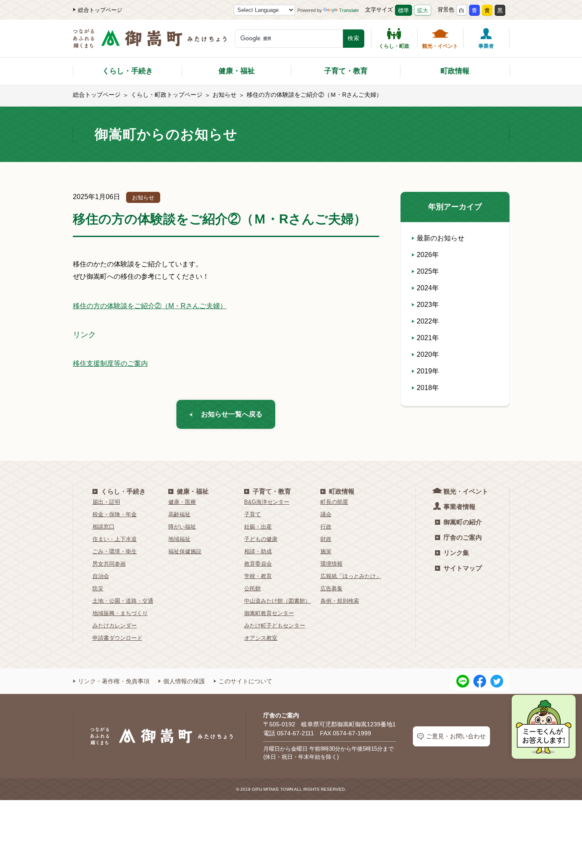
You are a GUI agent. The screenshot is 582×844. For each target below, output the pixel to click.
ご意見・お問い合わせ (456, 736)
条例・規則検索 (339, 601)
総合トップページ (100, 10)
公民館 (252, 588)
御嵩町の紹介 (463, 522)
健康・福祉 (237, 71)
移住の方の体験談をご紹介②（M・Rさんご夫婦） (150, 305)
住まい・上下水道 (114, 539)
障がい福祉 (182, 526)
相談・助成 (258, 551)
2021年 (428, 337)
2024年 (428, 288)
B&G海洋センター (266, 502)
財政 (325, 539)
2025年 (428, 271)
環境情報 (331, 564)
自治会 (100, 576)
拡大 (422, 10)
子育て (252, 514)
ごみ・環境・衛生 (114, 551)
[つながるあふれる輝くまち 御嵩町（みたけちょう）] (150, 42)
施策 (325, 551)
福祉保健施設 (185, 551)
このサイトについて (245, 681)
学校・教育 (258, 576)
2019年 (428, 371)
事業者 (486, 46)
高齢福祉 (179, 514)
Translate (349, 10)
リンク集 (456, 552)
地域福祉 (179, 539)
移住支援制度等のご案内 (110, 363)
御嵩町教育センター (269, 613)
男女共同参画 (109, 564)
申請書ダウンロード (117, 638)
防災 (98, 588)
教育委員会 (258, 564)
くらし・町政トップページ (166, 94)
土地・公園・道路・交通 (122, 601)
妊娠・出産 (258, 526)
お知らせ (224, 94)
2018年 (428, 387)
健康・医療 (182, 502)
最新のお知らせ (440, 238)
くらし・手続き (127, 71)
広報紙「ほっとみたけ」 (350, 576)
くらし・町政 (394, 46)
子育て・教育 (346, 71)
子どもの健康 (260, 539)
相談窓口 (103, 526)
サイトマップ (463, 568)
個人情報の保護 (184, 681)
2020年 (428, 354)
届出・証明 (106, 502)
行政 (325, 526)
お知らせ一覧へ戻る (231, 414)
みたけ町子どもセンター (274, 625)
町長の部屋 (334, 502)
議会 (325, 514)
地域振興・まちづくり (120, 613)
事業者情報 (459, 506)
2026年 (428, 254)
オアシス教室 (260, 638)
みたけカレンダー (114, 625)
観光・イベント (440, 46)
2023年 (428, 304)
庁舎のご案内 (463, 537)
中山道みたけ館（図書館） (277, 601)
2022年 (428, 321)
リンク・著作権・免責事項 (114, 681)
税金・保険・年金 (114, 514)
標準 (403, 10)
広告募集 (331, 588)
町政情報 (455, 71)
